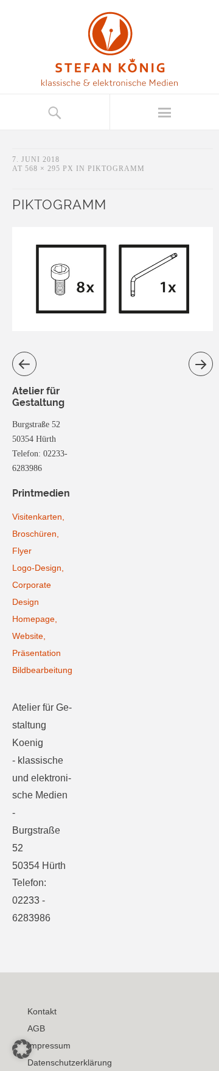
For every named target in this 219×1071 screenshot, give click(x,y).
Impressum (49, 1045)
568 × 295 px (49, 168)
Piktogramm (116, 168)
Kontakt (42, 1011)
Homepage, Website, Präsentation (36, 636)
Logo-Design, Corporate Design (38, 585)
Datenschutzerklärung (69, 1062)
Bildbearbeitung (42, 670)
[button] (22, 1049)
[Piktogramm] (112, 328)
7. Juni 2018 (36, 159)
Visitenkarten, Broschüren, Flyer (38, 534)
